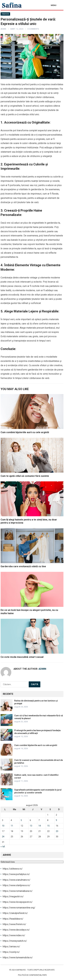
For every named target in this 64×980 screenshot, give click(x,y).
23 (57, 831)
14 (39, 826)
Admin (3, 29)
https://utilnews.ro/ (13, 868)
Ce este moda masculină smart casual (22, 657)
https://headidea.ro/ (13, 918)
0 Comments (33, 29)
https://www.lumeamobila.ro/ (18, 957)
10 (3, 826)
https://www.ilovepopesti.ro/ (18, 902)
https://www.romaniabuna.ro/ (18, 891)
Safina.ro (21, 970)
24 (3, 836)
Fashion (5, 14)
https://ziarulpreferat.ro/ (15, 913)
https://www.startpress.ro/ (16, 885)
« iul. (3, 846)
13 (31, 826)
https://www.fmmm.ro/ (14, 924)
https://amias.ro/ (11, 946)
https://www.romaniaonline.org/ (19, 907)
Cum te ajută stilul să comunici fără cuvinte (25, 476)
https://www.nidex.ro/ (14, 935)
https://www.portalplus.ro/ (16, 874)
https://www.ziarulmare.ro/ (16, 879)
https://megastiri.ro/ (13, 896)
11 (12, 826)
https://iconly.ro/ (11, 952)
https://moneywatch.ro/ (15, 940)
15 (48, 826)
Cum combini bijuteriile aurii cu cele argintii (25, 432)
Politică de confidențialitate (32, 975)
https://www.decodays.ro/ (16, 929)
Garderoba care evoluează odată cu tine (23, 566)
